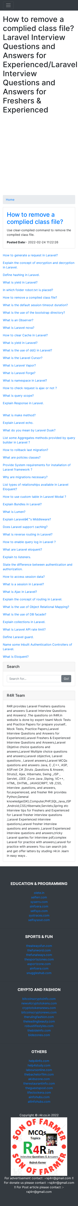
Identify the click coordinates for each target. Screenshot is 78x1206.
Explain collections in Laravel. (24, 622)
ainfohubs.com (39, 1097)
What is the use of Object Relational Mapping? (36, 607)
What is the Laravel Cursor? (22, 358)
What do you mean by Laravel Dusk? (29, 430)
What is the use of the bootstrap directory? (34, 312)
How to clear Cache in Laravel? (25, 335)
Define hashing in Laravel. (21, 275)
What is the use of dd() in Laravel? (27, 350)
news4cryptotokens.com (39, 1003)
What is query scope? (18, 395)
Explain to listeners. (17, 557)
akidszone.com (39, 1079)
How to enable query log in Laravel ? (29, 542)
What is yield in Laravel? (20, 282)
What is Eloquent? (16, 656)
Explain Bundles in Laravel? (22, 504)
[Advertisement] (39, 156)
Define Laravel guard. (18, 637)
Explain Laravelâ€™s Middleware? (27, 519)
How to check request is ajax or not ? (30, 388)
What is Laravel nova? (18, 328)
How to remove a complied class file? (35, 218)
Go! (66, 679)
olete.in (39, 893)
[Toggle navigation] (8, 5)
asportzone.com (39, 964)
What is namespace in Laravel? (25, 380)
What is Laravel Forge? (19, 373)
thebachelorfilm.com (39, 1074)
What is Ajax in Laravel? (20, 592)
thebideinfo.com (39, 1030)
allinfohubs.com (39, 1101)
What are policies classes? (22, 457)
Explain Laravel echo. (18, 423)
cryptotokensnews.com (39, 1008)
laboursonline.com (39, 1070)
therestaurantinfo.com (39, 1083)
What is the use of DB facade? (24, 614)
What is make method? (19, 415)
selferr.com (39, 897)
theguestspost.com (39, 1088)
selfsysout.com (39, 920)
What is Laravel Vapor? (19, 365)
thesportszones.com (39, 959)
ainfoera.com (39, 968)
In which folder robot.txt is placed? (28, 290)
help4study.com (39, 1065)
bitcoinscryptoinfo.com (39, 999)
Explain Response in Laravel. (23, 403)
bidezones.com (39, 1035)
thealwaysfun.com (39, 946)
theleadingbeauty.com (39, 1021)
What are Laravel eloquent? (22, 549)
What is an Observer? (18, 320)
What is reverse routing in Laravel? (27, 534)
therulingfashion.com (39, 1017)
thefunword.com (39, 950)
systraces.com (39, 915)
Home (10, 199)
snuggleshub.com (39, 973)
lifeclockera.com (39, 1092)
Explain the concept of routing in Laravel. (32, 599)
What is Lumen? (14, 512)
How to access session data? (24, 576)
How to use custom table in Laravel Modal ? (34, 497)
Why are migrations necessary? (25, 477)
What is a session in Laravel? (23, 584)
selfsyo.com (39, 911)
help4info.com (39, 1061)
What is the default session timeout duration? (35, 305)
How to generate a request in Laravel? (30, 255)
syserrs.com (39, 902)
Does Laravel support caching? (25, 527)
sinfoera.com (39, 906)
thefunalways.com (39, 955)
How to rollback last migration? (25, 450)
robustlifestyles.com (39, 1026)
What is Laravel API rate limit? (24, 629)
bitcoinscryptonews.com (39, 1012)
